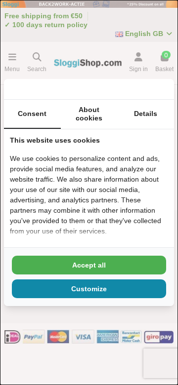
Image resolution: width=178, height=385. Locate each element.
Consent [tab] (32, 113)
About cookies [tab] (89, 114)
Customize (89, 289)
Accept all (89, 265)
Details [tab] (145, 113)
